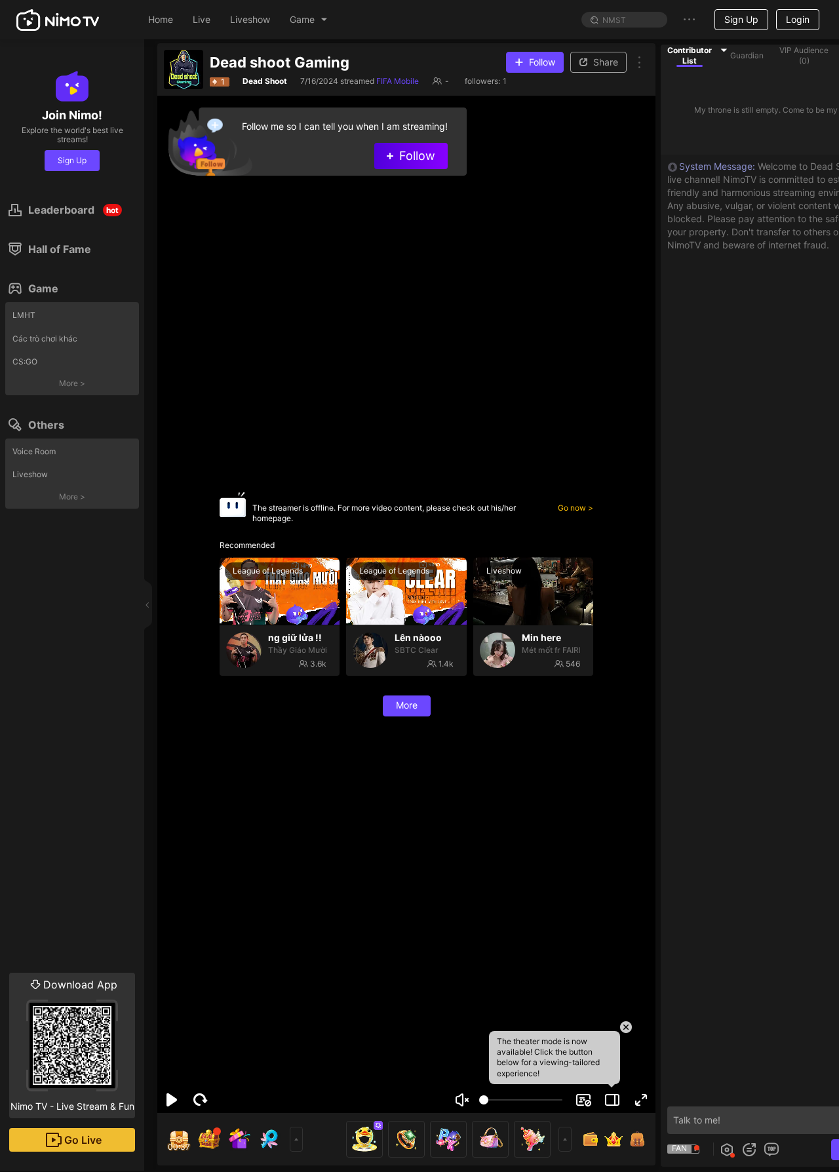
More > (72, 383)
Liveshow (30, 474)
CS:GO (24, 361)
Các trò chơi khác (44, 338)
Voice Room (34, 451)
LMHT (23, 315)
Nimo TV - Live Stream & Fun (72, 1045)
